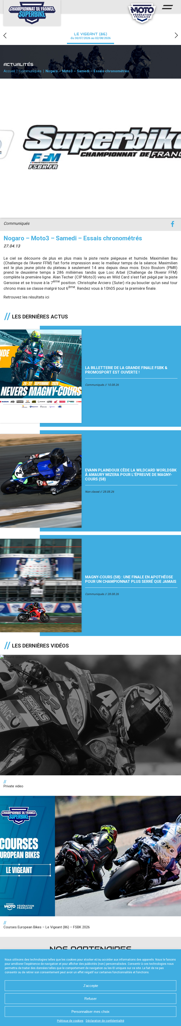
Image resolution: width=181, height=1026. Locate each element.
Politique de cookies (70, 1020)
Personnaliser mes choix (90, 1012)
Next (176, 35)
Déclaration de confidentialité (105, 1020)
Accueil (9, 71)
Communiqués (30, 71)
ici (47, 297)
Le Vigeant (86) (90, 36)
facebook (172, 224)
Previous (4, 35)
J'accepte (90, 986)
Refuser (90, 999)
